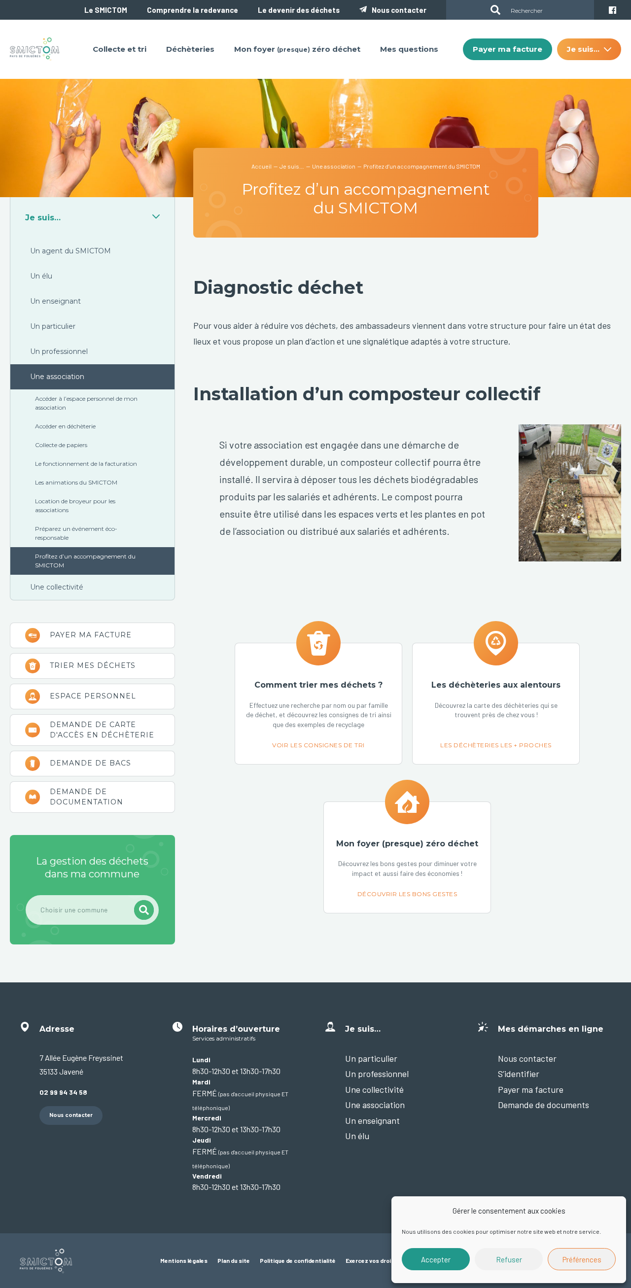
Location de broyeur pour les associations (75, 505)
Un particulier (52, 326)
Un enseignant (55, 301)
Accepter (436, 1259)
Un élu (41, 276)
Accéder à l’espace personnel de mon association (86, 403)
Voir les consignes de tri (318, 703)
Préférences (581, 1259)
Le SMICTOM (105, 9)
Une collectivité (56, 587)
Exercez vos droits (371, 1260)
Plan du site (233, 1260)
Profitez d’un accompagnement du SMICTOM (85, 561)
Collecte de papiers (61, 445)
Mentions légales (184, 1260)
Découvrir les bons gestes (407, 857)
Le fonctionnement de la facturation (86, 463)
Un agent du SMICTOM (70, 250)
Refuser (509, 1259)
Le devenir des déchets (299, 9)
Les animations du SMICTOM (76, 482)
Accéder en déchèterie (65, 426)
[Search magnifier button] (495, 10)
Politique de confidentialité (298, 1260)
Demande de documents (543, 1104)
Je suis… (43, 217)
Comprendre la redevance (192, 9)
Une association (57, 376)
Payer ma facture (92, 635)
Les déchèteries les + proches (496, 703)
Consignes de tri (92, 666)
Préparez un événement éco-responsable (76, 533)
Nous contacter (399, 9)
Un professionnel (59, 351)
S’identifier (518, 1073)
